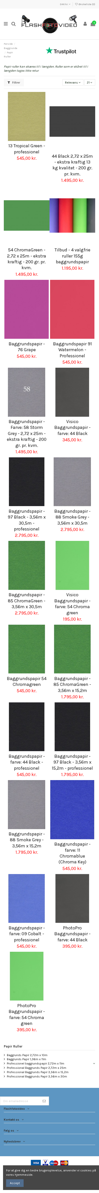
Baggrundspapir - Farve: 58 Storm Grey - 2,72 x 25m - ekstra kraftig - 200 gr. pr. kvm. (26, 433)
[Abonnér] (44, 1101)
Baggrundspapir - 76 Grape (27, 346)
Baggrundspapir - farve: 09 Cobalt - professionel (27, 934)
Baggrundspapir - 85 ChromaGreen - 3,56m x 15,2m (72, 684)
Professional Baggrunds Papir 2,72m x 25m (36, 1068)
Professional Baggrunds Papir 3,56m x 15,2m (38, 1072)
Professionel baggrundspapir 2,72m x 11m (35, 1063)
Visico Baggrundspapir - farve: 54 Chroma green (72, 603)
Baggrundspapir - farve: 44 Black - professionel (27, 762)
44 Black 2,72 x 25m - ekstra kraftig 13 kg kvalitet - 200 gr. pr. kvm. (72, 165)
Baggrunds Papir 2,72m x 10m (27, 1055)
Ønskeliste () (86, 4)
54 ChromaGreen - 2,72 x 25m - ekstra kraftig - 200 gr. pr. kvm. (26, 258)
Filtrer (15, 82)
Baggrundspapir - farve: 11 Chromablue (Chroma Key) (72, 853)
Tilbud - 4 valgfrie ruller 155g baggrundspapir (72, 256)
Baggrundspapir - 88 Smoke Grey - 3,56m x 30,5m (72, 517)
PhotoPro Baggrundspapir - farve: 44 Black (72, 934)
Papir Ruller (13, 1046)
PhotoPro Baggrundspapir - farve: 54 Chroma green (27, 1014)
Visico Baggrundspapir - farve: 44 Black (72, 427)
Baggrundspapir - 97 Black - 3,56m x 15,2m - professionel (72, 762)
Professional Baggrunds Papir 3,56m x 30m (37, 1076)
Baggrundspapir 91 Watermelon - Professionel (72, 350)
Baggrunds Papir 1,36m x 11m (26, 1059)
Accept (15, 1183)
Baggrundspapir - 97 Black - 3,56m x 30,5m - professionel (27, 520)
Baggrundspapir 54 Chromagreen (26, 681)
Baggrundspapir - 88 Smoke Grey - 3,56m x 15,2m (27, 840)
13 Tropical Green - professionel (26, 148)
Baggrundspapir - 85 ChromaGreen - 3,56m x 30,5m (26, 600)
